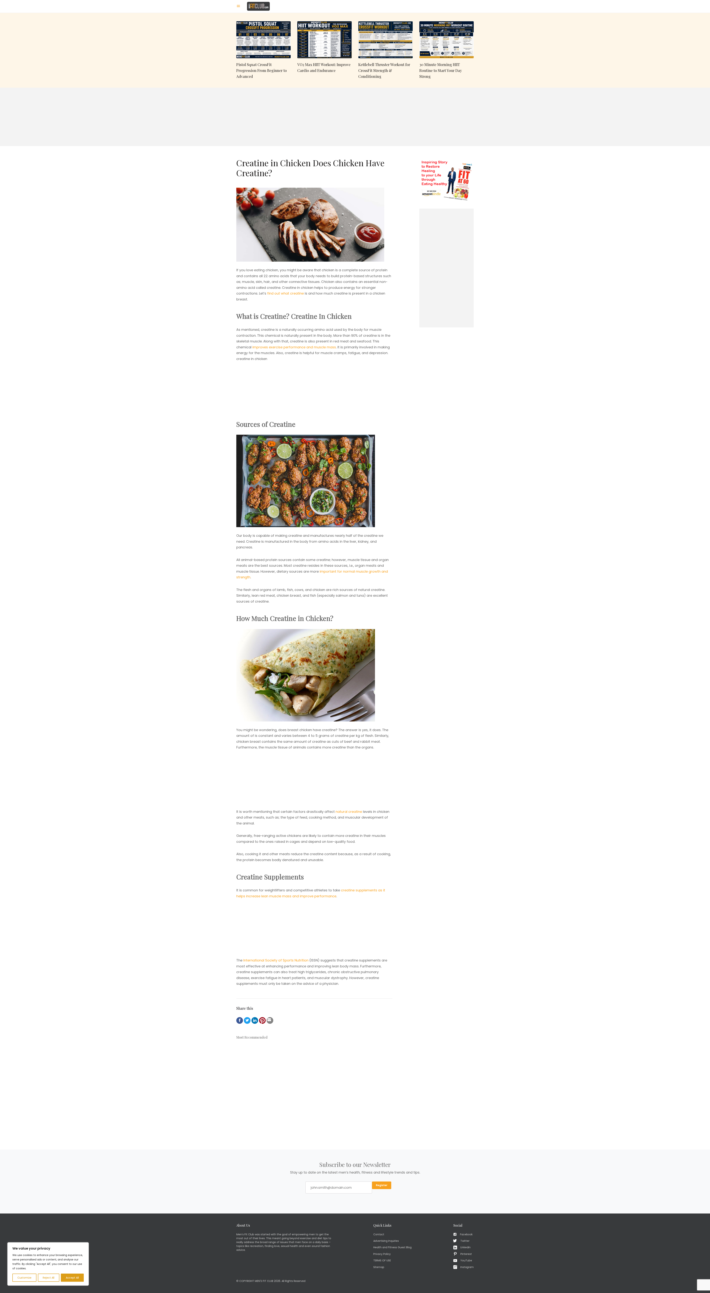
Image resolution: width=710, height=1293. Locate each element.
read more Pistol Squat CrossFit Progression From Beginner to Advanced (263, 50)
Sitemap (378, 1267)
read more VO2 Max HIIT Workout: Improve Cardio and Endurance (324, 50)
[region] (48, 1264)
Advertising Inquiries (386, 1241)
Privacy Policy (382, 1254)
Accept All (72, 1278)
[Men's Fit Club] (258, 6)
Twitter (464, 1241)
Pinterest (466, 1254)
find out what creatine (285, 293)
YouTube (466, 1260)
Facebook (466, 1234)
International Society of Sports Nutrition (275, 960)
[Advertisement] (355, 117)
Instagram (467, 1267)
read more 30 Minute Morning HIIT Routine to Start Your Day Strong (446, 50)
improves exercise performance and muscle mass (294, 347)
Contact (378, 1234)
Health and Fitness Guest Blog (392, 1247)
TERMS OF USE (382, 1260)
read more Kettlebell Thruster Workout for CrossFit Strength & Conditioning (385, 50)
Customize (24, 1278)
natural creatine (349, 811)
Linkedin (465, 1247)
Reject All (48, 1278)
